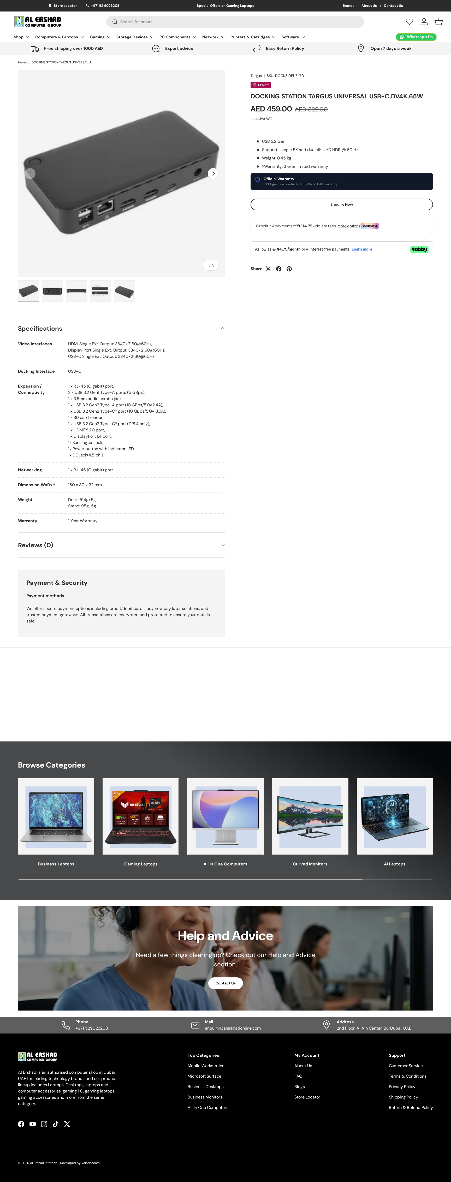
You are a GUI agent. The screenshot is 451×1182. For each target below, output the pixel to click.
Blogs (299, 1086)
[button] (438, 21)
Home (22, 62)
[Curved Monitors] (310, 816)
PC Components (175, 37)
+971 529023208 (91, 1028)
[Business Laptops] (56, 816)
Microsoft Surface (204, 1076)
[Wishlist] (409, 21)
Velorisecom (90, 1163)
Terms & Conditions (407, 1076)
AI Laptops (395, 864)
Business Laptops (56, 864)
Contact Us (393, 6)
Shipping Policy (403, 1097)
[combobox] (235, 22)
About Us (369, 6)
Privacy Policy (402, 1086)
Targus (256, 75)
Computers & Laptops (56, 37)
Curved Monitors (310, 864)
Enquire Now (341, 204)
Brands (348, 6)
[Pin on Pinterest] (289, 269)
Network (210, 37)
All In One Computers (225, 864)
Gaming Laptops (141, 864)
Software (290, 37)
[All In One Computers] (225, 816)
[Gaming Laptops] (141, 816)
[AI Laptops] (395, 816)
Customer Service (406, 1065)
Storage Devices (132, 37)
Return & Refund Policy (411, 1107)
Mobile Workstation (206, 1065)
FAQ (298, 1076)
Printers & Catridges (250, 37)
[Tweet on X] (268, 269)
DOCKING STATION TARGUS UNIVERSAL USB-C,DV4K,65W (63, 62)
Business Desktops (206, 1086)
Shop (18, 37)
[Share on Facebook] (279, 269)
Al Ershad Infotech (43, 1163)
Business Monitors (205, 1097)
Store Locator (307, 1097)
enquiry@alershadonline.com (233, 1028)
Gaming (97, 37)
